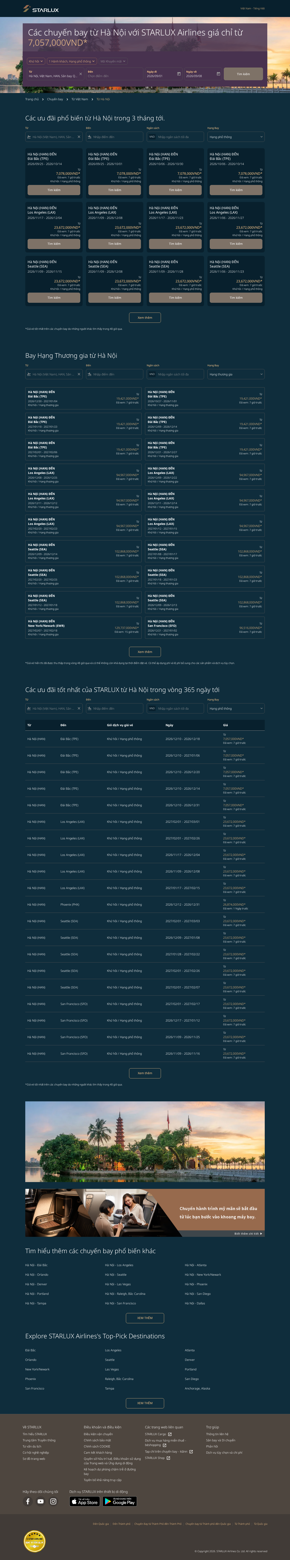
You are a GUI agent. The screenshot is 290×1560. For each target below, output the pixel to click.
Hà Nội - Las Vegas (118, 1284)
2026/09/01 (155, 76)
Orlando (30, 1360)
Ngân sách (153, 128)
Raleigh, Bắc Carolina (119, 1379)
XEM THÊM (145, 1318)
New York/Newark (37, 1369)
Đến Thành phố (121, 1524)
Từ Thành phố (242, 1524)
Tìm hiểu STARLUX (35, 1434)
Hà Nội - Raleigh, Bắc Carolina (125, 1294)
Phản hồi (212, 1446)
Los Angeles (113, 1350)
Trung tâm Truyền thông (39, 1440)
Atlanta (190, 1350)
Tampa (109, 1388)
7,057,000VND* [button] (58, 42)
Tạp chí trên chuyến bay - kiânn (169, 1451)
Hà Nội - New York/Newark (203, 1275)
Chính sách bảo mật (97, 1440)
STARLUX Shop (157, 1458)
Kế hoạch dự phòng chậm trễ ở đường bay (110, 1471)
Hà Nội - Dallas (195, 1303)
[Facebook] (28, 1501)
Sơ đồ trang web (34, 1459)
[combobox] (53, 76)
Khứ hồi (34, 61)
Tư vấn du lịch (32, 1446)
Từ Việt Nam (80, 99)
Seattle (110, 1360)
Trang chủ (32, 99)
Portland (190, 1369)
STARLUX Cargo (158, 1434)
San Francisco (34, 1388)
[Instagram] (53, 1501)
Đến (90, 71)
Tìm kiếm (243, 74)
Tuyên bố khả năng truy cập (102, 1480)
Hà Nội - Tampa (35, 1303)
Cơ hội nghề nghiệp (36, 1452)
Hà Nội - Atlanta (196, 1265)
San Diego (192, 1379)
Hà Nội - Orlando (36, 1275)
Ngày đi (152, 71)
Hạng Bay (213, 128)
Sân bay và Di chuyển (220, 1440)
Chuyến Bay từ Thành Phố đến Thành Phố (158, 1524)
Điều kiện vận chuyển (98, 1434)
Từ (30, 71)
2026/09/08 (194, 76)
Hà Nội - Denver (36, 1284)
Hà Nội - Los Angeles (119, 1265)
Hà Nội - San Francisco (120, 1303)
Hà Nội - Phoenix (196, 1284)
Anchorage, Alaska (197, 1388)
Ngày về (191, 71)
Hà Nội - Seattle (116, 1275)
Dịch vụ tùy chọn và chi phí (224, 1452)
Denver (190, 1360)
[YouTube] (40, 1501)
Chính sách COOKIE (97, 1446)
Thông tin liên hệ (217, 1434)
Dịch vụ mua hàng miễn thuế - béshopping (165, 1442)
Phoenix (30, 1379)
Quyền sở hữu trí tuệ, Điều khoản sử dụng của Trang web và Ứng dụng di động (112, 1461)
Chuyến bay (55, 99)
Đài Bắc (30, 1350)
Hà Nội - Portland (37, 1294)
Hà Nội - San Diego (198, 1294)
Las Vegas (112, 1369)
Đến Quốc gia (101, 1524)
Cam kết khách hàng (98, 1452)
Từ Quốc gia (260, 1524)
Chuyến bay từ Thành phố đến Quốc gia (208, 1524)
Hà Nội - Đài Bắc (36, 1265)
